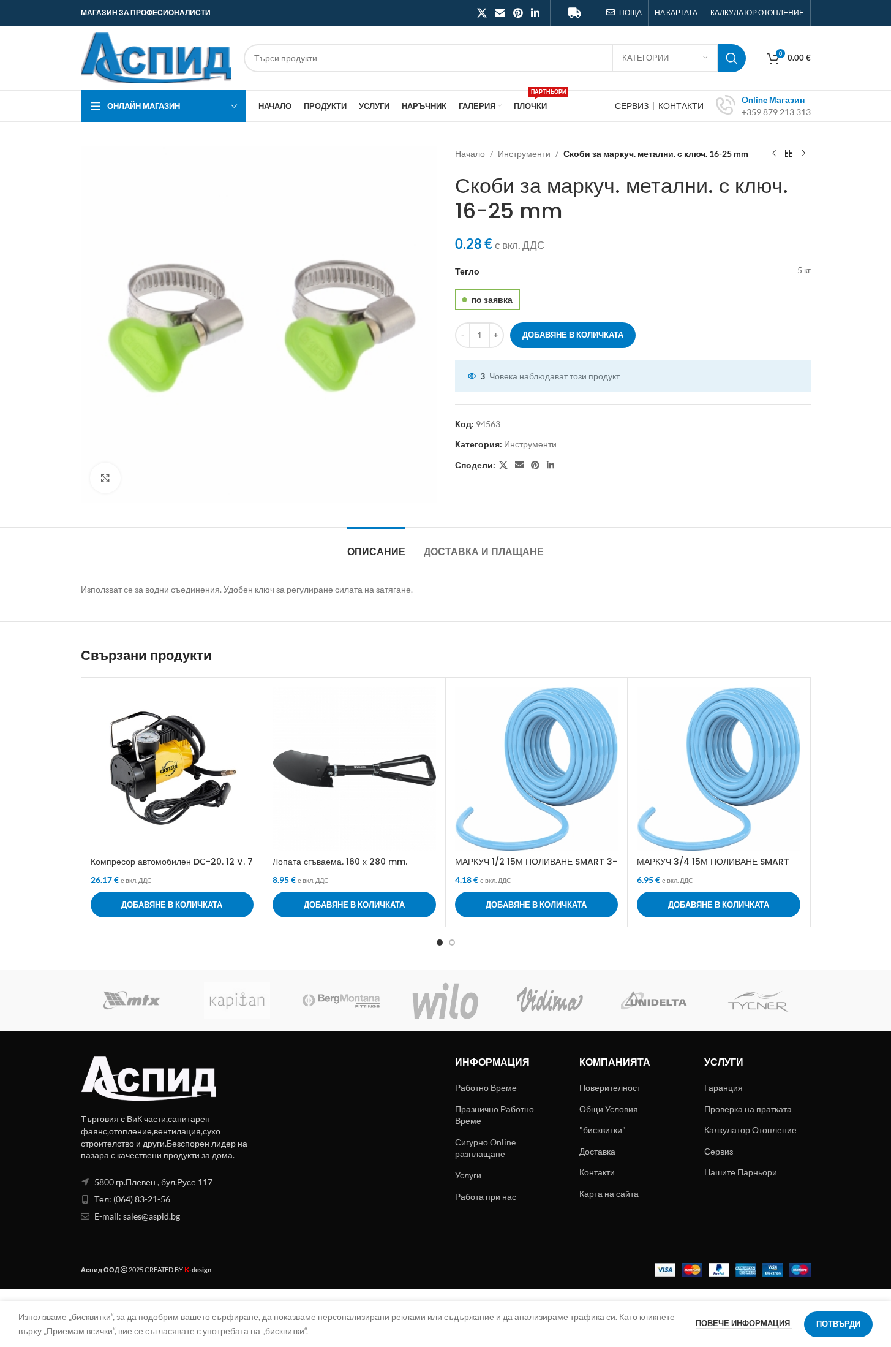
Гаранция (723, 1087)
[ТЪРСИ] (732, 58)
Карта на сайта (609, 1193)
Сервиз (718, 1151)
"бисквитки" (602, 1130)
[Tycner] (758, 1000)
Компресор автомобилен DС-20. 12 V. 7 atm (172, 868)
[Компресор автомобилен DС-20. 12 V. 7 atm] (172, 769)
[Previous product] (774, 153)
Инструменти (524, 153)
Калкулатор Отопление (750, 1130)
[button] (172, 904)
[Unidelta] (654, 1000)
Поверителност (610, 1087)
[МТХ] (133, 1000)
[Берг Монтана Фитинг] (341, 1000)
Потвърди (838, 1324)
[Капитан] (237, 1000)
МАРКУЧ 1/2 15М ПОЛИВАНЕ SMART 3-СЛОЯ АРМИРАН (536, 868)
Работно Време (486, 1087)
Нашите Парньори (740, 1172)
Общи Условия (608, 1109)
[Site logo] (156, 56)
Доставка (597, 1151)
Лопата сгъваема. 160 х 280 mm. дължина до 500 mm (340, 868)
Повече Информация (744, 1323)
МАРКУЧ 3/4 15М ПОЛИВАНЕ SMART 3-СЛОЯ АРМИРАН (713, 868)
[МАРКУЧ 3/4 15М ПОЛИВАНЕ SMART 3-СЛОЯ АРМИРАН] (718, 769)
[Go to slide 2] (452, 942)
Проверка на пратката (748, 1109)
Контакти (597, 1172)
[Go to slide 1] (440, 942)
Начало (470, 153)
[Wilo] (445, 1000)
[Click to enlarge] (105, 478)
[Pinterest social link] (518, 13)
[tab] (376, 545)
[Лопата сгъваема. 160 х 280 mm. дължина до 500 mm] (354, 769)
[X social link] (482, 13)
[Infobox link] (763, 106)
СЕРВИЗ (632, 106)
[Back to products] (788, 153)
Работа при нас (485, 1196)
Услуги (468, 1175)
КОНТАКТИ (681, 106)
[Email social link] (500, 13)
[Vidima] (550, 1000)
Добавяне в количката (572, 335)
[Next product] (803, 153)
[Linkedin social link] (535, 13)
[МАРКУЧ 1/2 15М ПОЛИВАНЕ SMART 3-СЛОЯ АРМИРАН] (536, 769)
